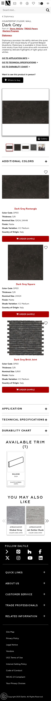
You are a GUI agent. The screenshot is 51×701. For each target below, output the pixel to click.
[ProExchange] (48, 4)
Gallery (44, 139)
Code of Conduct (14, 670)
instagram (19, 558)
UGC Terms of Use (14, 658)
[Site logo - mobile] (8, 3)
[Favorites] (33, 4)
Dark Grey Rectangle (25, 208)
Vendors (10, 651)
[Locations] (21, 4)
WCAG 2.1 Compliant (15, 677)
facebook (41, 551)
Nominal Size (8, 220)
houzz (30, 551)
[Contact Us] (14, 4)
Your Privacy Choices (15, 683)
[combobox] (22, 10)
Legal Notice (12, 645)
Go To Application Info (15, 58)
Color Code (7, 213)
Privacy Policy (12, 638)
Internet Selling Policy (16, 664)
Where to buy (14, 80)
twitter (8, 558)
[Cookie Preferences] (4, 696)
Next (47, 520)
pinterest (19, 551)
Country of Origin (10, 232)
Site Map (10, 632)
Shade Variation (9, 228)
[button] (47, 10)
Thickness (6, 217)
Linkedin (41, 558)
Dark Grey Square (25, 284)
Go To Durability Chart (16, 67)
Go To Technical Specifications (20, 62)
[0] (39, 4)
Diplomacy (9, 16)
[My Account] (27, 4)
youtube (30, 558)
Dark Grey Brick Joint (25, 359)
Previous (4, 520)
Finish (5, 224)
